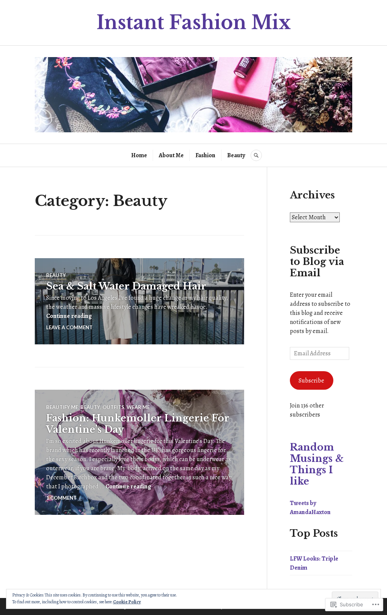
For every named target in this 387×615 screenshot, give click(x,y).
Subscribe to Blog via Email (317, 262)
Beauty (236, 155)
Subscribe (311, 380)
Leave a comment (69, 327)
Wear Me (138, 407)
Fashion (205, 155)
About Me (171, 155)
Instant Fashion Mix (193, 22)
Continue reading (69, 316)
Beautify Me (62, 407)
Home (139, 155)
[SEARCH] (256, 155)
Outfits (113, 407)
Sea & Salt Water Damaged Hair (126, 286)
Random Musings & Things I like (317, 464)
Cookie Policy (127, 602)
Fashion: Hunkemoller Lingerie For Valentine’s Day (137, 423)
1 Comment (61, 498)
